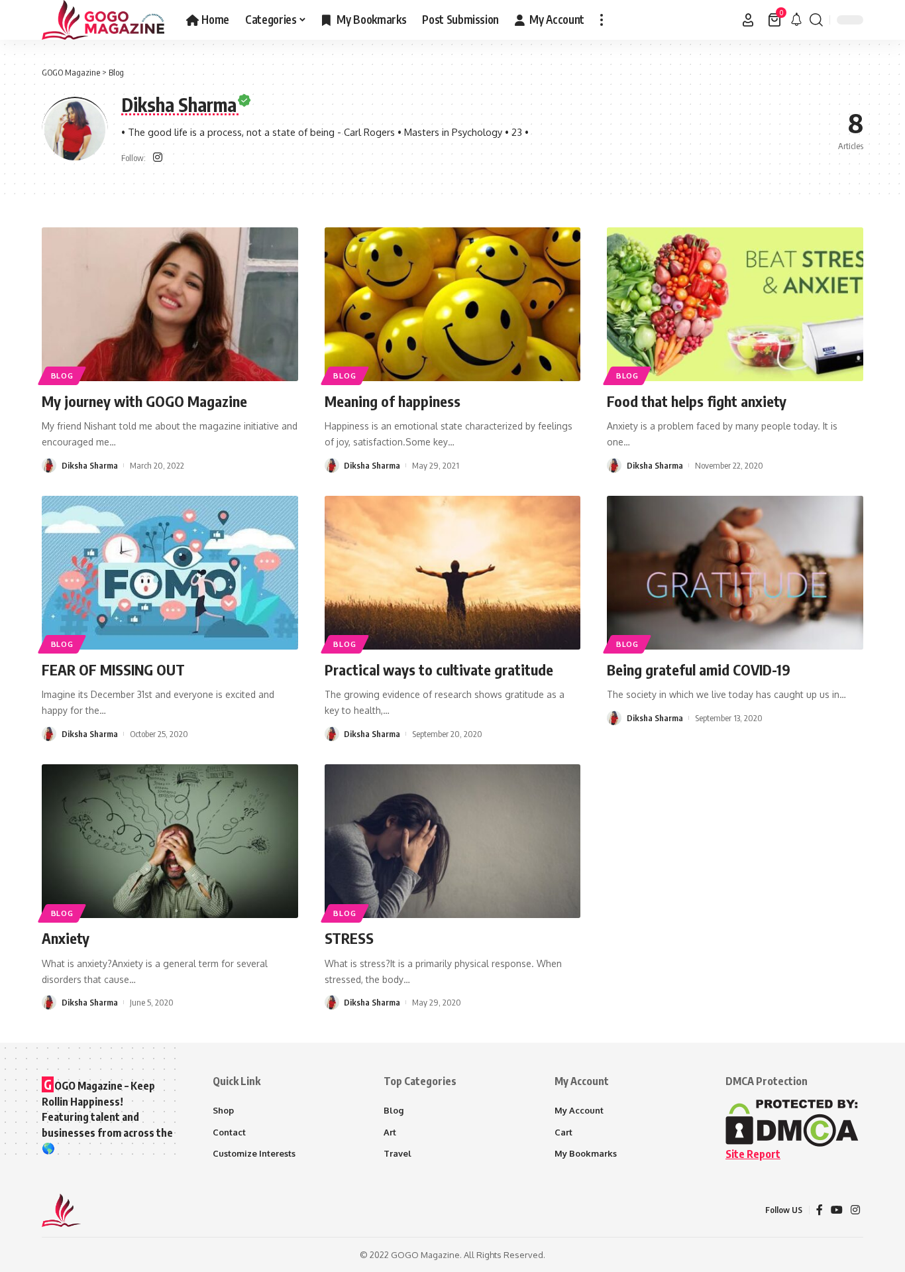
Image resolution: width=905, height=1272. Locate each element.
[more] (601, 20)
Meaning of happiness (392, 401)
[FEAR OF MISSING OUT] (170, 573)
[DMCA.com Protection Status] (792, 1122)
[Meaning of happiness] (453, 304)
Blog (62, 375)
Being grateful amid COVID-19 (698, 669)
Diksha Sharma (90, 465)
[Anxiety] (170, 841)
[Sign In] (748, 20)
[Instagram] (158, 158)
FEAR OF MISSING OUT (113, 669)
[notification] (796, 20)
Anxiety (65, 938)
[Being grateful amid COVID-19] (735, 573)
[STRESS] (453, 841)
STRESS (349, 938)
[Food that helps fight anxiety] (735, 304)
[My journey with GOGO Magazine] (170, 304)
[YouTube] (836, 1210)
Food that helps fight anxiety (696, 401)
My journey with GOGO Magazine (144, 401)
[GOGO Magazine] (103, 20)
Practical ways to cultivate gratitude (439, 669)
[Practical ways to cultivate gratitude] (453, 573)
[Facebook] (819, 1210)
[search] (816, 20)
